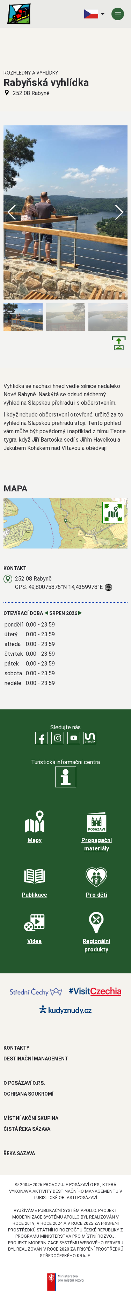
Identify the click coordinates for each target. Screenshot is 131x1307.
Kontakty (16, 1048)
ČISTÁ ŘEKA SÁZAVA (26, 1129)
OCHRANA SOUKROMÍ (28, 1094)
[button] (119, 212)
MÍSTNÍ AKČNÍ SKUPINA (30, 1118)
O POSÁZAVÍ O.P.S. (24, 1083)
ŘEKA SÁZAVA (19, 1153)
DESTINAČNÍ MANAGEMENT (35, 1058)
